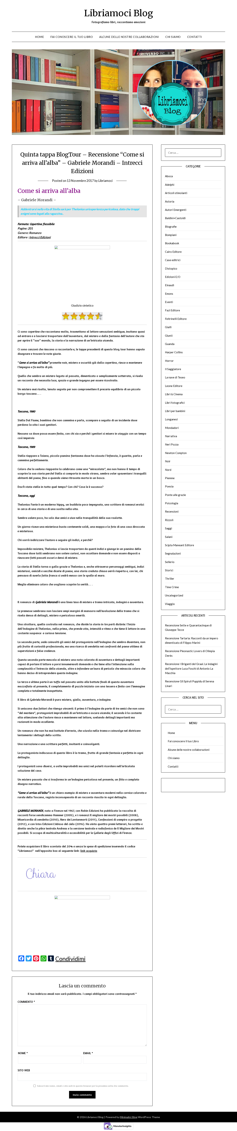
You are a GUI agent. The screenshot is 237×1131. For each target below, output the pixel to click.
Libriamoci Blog (118, 13)
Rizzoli (169, 520)
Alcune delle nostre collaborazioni (129, 36)
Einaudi (169, 285)
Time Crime (172, 587)
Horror (169, 360)
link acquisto (88, 851)
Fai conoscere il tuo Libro (71, 36)
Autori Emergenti (175, 209)
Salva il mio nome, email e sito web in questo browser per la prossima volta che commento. (83, 1085)
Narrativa (171, 436)
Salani (168, 536)
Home (39, 36)
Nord (168, 469)
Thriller (169, 578)
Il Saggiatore (173, 369)
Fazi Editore (172, 310)
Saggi (168, 528)
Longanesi (171, 419)
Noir (168, 461)
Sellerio (169, 562)
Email (88, 1053)
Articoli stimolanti (176, 193)
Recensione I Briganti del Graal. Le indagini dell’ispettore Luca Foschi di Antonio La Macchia (191, 668)
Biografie (171, 226)
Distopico (171, 268)
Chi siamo (173, 36)
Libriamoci (105, 181)
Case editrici (172, 260)
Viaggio (170, 604)
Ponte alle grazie (175, 494)
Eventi (169, 302)
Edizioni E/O (172, 276)
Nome (23, 1053)
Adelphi (169, 184)
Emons (169, 293)
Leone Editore (173, 385)
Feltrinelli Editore (176, 318)
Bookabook (172, 243)
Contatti (194, 36)
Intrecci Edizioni (40, 237)
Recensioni (171, 511)
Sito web (24, 1070)
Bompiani (170, 235)
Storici (169, 570)
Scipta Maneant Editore (179, 545)
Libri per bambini (175, 411)
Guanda (169, 344)
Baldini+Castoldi (175, 218)
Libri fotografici (175, 402)
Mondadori (172, 427)
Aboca (169, 176)
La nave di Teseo (175, 377)
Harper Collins (174, 352)
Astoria (169, 201)
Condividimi (70, 959)
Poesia (169, 486)
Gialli (168, 327)
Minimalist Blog (128, 1117)
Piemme (170, 478)
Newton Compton (176, 453)
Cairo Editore (173, 251)
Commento (26, 1002)
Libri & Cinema (174, 394)
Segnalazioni (173, 553)
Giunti (169, 335)
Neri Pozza (171, 444)
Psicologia (171, 503)
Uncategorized (174, 595)
